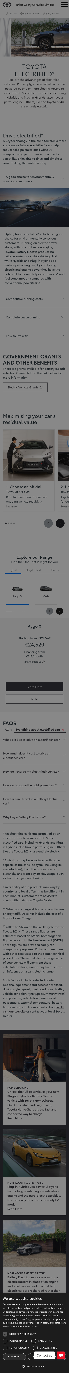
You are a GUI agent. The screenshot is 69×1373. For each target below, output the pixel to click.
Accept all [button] (14, 1356)
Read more (31, 1326)
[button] (34, 1366)
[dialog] (34, 1333)
